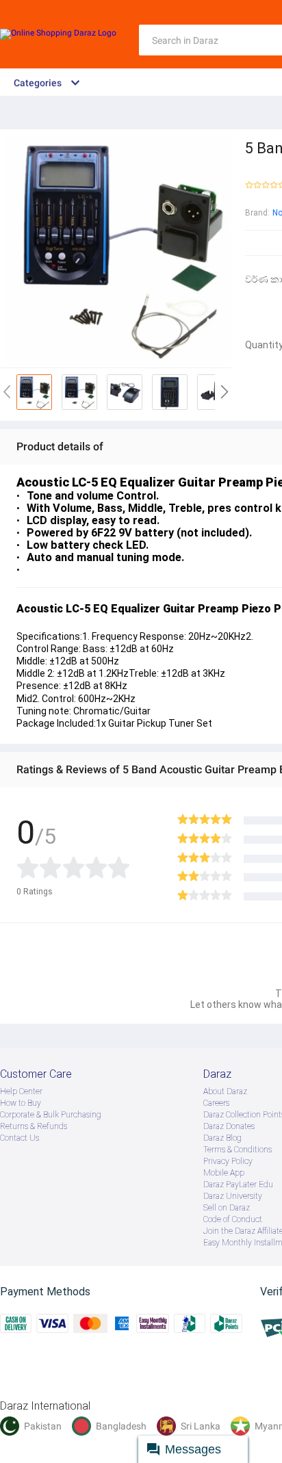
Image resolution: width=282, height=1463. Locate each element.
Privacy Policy (228, 1161)
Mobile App (223, 1173)
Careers (216, 1103)
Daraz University (232, 1196)
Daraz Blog (222, 1138)
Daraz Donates (229, 1126)
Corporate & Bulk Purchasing (50, 1114)
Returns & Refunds (33, 1126)
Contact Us (19, 1138)
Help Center (21, 1091)
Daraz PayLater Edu (238, 1184)
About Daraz (225, 1091)
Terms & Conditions (237, 1149)
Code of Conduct (232, 1219)
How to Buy (20, 1103)
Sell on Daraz (226, 1208)
